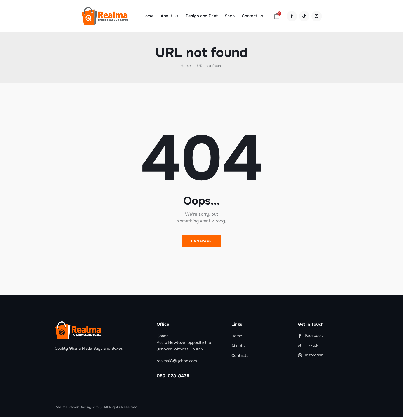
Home (186, 66)
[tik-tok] (304, 16)
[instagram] (316, 16)
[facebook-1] (292, 16)
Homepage (201, 241)
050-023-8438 (173, 376)
